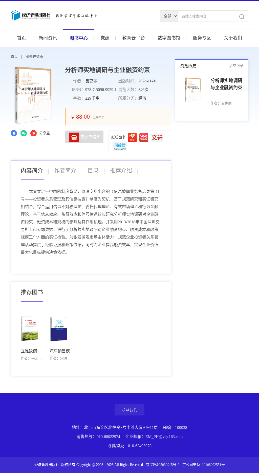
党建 (105, 38)
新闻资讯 (48, 38)
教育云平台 (133, 38)
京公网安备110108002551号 (203, 465)
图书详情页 (34, 57)
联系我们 (129, 410)
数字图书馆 (169, 38)
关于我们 (233, 38)
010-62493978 (140, 446)
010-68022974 (108, 436)
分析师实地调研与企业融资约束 (226, 84)
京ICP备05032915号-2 (163, 465)
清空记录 (236, 66)
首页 (21, 38)
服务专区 (202, 38)
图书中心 (79, 38)
